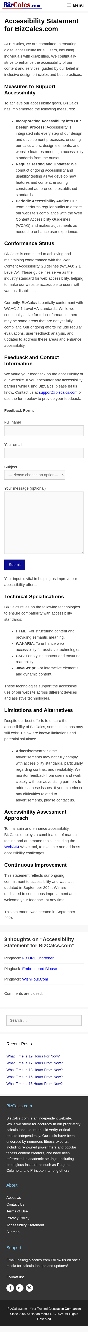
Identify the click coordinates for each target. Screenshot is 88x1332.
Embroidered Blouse (39, 969)
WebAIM (11, 847)
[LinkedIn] (19, 1288)
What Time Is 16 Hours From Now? (34, 1077)
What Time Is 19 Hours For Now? (33, 1056)
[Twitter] (29, 1288)
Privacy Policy (17, 1218)
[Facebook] (10, 1288)
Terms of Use (17, 1211)
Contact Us (15, 1204)
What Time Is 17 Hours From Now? (34, 1063)
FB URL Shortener (38, 958)
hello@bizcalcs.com (34, 1260)
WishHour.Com (35, 979)
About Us (13, 1198)
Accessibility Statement (25, 1225)
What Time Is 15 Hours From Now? (34, 1084)
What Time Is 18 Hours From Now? (34, 1070)
